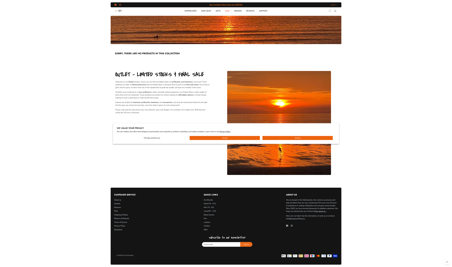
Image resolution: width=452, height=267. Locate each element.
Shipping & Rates (121, 215)
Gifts (218, 11)
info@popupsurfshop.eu (295, 218)
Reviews (250, 11)
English (333, 5)
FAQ (116, 211)
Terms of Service (120, 222)
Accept (225, 138)
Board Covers (209, 215)
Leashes (207, 222)
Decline (298, 138)
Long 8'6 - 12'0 (210, 211)
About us (117, 200)
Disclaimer (118, 229)
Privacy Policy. (225, 131)
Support (263, 11)
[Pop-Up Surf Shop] (118, 11)
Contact (117, 203)
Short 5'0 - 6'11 (210, 203)
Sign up (246, 244)
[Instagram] (120, 5)
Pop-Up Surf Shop (127, 255)
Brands (238, 11)
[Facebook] (115, 5)
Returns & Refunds (121, 218)
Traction (207, 226)
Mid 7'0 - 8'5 (209, 207)
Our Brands (208, 200)
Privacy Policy (119, 226)
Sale (227, 11)
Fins (205, 218)
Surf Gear (206, 11)
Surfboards (190, 11)
